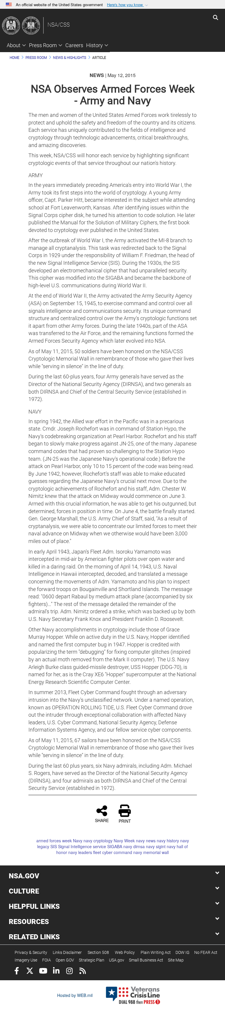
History (94, 45)
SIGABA (114, 846)
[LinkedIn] (56, 972)
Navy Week (124, 840)
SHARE (102, 820)
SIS (53, 846)
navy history (168, 840)
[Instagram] (69, 972)
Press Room (43, 45)
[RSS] (82, 972)
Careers (74, 45)
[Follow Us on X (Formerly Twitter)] (30, 972)
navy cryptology (97, 840)
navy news (146, 840)
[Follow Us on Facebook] (16, 972)
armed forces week (54, 840)
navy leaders (80, 852)
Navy (77, 840)
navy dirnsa (134, 846)
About (14, 45)
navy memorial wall (151, 852)
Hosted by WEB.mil (75, 995)
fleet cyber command (112, 852)
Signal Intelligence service (82, 846)
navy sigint (156, 846)
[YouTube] (43, 972)
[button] (128, 5)
